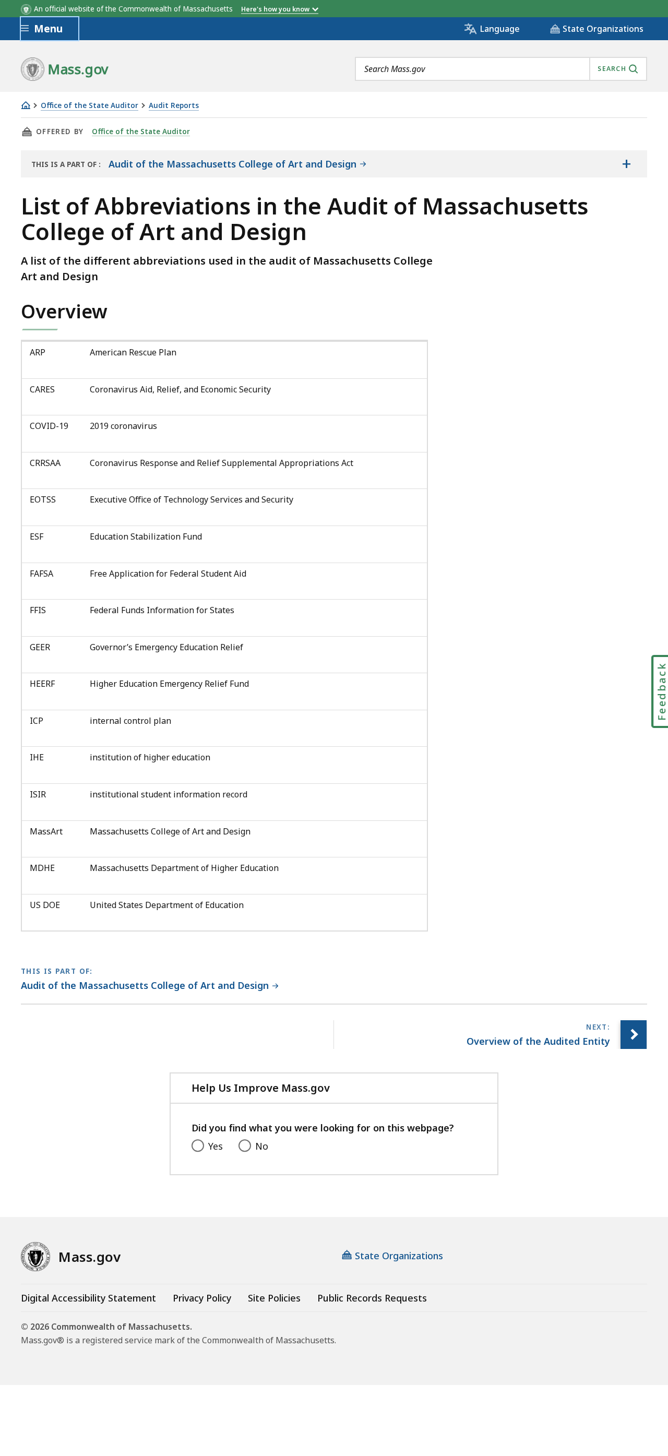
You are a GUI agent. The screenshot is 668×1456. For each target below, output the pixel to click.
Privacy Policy (202, 1298)
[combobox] (501, 69)
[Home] (25, 105)
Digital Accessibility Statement (88, 1298)
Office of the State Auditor (89, 105)
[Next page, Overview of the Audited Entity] (634, 1034)
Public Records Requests (372, 1298)
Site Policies (274, 1298)
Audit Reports (174, 105)
